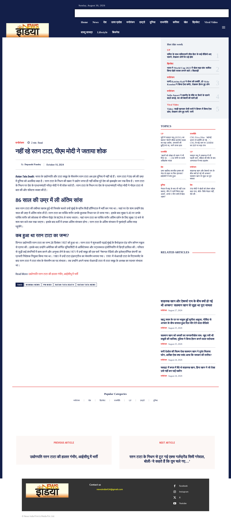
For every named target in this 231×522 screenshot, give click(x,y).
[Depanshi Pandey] (18, 165)
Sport (197, 120)
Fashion (181, 117)
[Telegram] (134, 164)
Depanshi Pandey (33, 164)
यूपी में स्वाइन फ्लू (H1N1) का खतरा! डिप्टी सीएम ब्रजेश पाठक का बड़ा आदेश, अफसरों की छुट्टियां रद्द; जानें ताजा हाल (173, 141)
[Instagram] (220, 13)
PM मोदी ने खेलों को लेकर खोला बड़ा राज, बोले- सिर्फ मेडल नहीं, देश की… (202, 191)
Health (191, 117)
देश (192, 125)
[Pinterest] (119, 164)
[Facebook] (216, 13)
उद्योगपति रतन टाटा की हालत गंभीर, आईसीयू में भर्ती (53, 274)
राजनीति (198, 128)
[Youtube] (227, 13)
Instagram (183, 492)
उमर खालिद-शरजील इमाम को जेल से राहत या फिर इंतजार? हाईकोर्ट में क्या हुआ (172, 173)
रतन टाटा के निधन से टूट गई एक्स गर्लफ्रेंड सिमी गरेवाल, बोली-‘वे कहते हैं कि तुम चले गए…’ (167, 459)
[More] (141, 164)
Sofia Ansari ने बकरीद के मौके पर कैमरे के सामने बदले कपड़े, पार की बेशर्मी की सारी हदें (188, 96)
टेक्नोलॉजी (174, 125)
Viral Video (173, 105)
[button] (205, 13)
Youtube (183, 504)
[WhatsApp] (126, 164)
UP (168, 50)
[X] (224, 13)
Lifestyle (202, 117)
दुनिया (185, 125)
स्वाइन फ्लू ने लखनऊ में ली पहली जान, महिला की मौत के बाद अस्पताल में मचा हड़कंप (202, 158)
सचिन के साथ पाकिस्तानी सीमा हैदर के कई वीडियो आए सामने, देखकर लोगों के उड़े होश (189, 55)
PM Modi (47, 285)
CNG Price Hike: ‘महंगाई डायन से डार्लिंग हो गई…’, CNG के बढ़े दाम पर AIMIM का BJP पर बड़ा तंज (201, 141)
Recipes (187, 120)
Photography (174, 120)
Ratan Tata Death (64, 285)
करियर (195, 123)
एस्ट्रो (186, 123)
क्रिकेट (170, 64)
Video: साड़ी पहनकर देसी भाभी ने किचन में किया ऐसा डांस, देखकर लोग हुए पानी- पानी (189, 110)
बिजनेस (201, 125)
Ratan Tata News (86, 285)
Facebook (183, 486)
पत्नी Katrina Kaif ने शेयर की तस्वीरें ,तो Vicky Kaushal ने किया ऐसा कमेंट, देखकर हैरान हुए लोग (188, 83)
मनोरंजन (20, 142)
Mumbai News (33, 285)
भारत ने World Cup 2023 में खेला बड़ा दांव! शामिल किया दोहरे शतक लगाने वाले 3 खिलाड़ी (189, 69)
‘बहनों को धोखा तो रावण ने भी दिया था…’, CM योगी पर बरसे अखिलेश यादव (173, 158)
